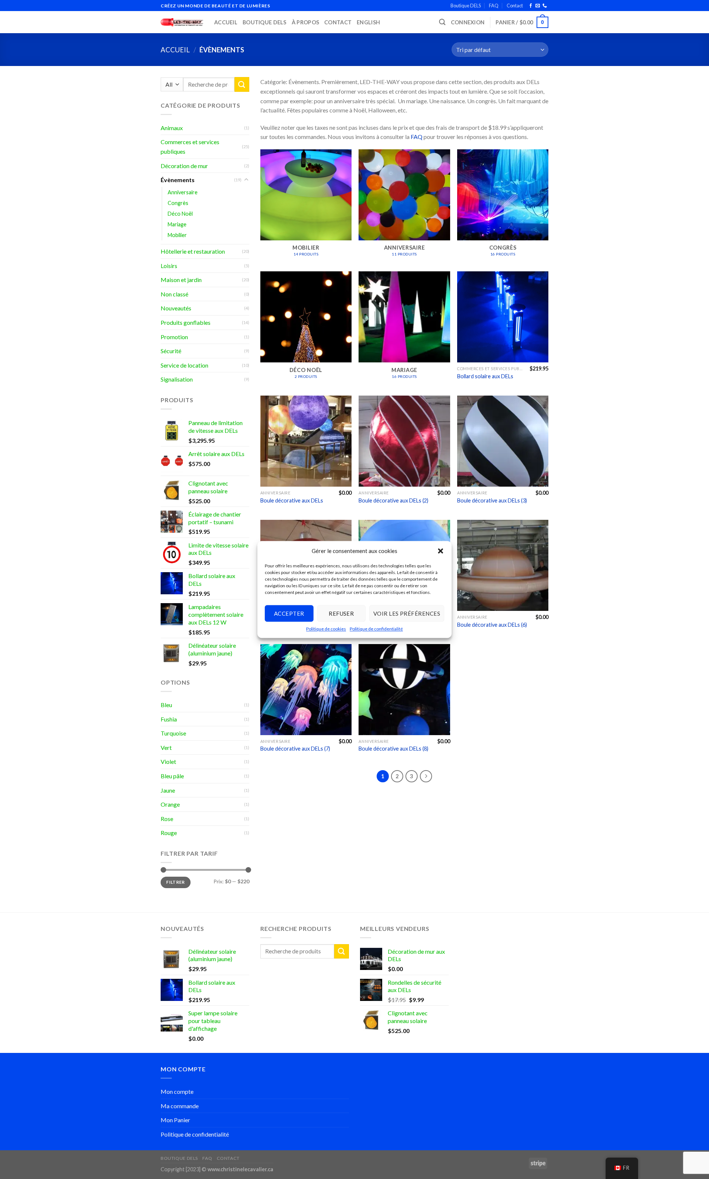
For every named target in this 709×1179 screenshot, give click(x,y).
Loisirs (169, 265)
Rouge (169, 832)
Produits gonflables (185, 322)
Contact (515, 5)
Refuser (341, 613)
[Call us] (544, 5)
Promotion (174, 336)
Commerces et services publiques (190, 146)
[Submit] (241, 84)
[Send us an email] (537, 5)
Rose (167, 818)
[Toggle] (246, 179)
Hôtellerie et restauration (193, 251)
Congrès (178, 203)
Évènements (178, 179)
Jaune (168, 790)
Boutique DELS (466, 5)
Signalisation (177, 379)
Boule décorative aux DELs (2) (393, 500)
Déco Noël (180, 214)
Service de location (184, 365)
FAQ (494, 5)
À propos (305, 22)
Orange (170, 804)
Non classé (174, 294)
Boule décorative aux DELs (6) (492, 625)
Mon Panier (175, 1119)
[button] (440, 550)
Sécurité (171, 350)
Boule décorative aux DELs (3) (492, 500)
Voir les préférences (406, 613)
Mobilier (177, 235)
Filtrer (175, 882)
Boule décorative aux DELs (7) (295, 748)
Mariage (177, 224)
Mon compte (177, 1091)
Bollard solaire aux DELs (485, 376)
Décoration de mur (184, 165)
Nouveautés (176, 308)
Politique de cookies (326, 629)
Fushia (169, 719)
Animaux (172, 127)
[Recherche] (442, 22)
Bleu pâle (172, 775)
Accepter (289, 613)
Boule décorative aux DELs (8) (393, 748)
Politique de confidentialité (376, 629)
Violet (168, 761)
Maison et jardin (181, 279)
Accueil (225, 22)
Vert (166, 747)
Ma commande (180, 1105)
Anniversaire (183, 192)
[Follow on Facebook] (530, 5)
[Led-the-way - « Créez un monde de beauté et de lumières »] (182, 22)
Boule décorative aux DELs (291, 500)
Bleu (166, 704)
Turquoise (173, 733)
